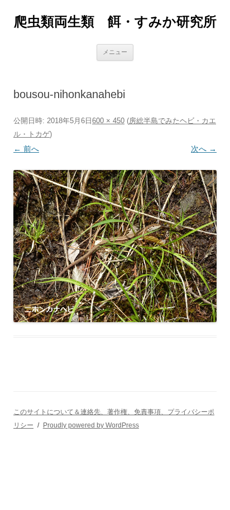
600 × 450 (108, 120)
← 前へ (26, 148)
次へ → (204, 148)
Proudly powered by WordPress (91, 425)
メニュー (115, 51)
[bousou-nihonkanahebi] (115, 246)
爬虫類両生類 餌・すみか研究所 (115, 21)
